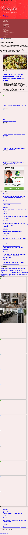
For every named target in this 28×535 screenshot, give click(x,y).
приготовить (25, 272)
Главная (2, 38)
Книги (6, 34)
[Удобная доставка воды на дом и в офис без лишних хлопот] (10, 132)
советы (8, 275)
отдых (25, 270)
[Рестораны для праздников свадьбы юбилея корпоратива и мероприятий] (10, 161)
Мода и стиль (6, 30)
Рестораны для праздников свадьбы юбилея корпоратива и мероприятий (14, 163)
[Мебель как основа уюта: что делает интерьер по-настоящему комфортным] (10, 118)
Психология (5, 24)
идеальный (23, 268)
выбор (13, 268)
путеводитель (15, 274)
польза (9, 272)
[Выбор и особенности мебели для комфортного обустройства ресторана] (13, 414)
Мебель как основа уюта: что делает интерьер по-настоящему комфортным (15, 120)
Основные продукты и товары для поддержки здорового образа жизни (14, 149)
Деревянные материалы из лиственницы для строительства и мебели (14, 106)
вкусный (10, 268)
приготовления (3, 274)
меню (8, 270)
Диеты (7, 26)
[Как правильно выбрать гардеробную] (13, 398)
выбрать (18, 268)
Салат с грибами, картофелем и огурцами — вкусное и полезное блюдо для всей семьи (15, 77)
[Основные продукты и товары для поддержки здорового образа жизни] (10, 147)
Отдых (4, 29)
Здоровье (5, 23)
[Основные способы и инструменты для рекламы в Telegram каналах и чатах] (13, 383)
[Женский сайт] (9, 13)
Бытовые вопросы (7, 27)
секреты (4, 275)
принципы (8, 274)
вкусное (6, 268)
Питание (5, 25)
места (12, 270)
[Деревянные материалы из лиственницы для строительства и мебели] (10, 104)
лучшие (3, 270)
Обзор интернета (9, 32)
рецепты (25, 274)
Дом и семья (6, 21)
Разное (4, 31)
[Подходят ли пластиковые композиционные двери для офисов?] (13, 444)
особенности (19, 270)
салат (1, 275)
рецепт (20, 274)
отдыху (6, 272)
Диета (2, 268)
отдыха (2, 272)
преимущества (16, 272)
